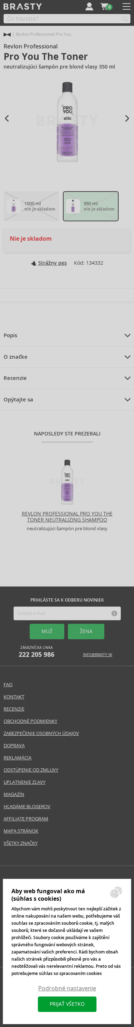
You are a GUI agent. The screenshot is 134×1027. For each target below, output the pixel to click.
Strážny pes (52, 263)
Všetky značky (21, 843)
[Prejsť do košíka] (104, 6)
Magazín (14, 794)
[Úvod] (7, 35)
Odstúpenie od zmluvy (31, 770)
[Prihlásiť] (89, 6)
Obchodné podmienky (30, 721)
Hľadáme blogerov (27, 807)
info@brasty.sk (97, 655)
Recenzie (15, 378)
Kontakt (14, 697)
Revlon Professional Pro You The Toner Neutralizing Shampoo (67, 516)
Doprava (14, 746)
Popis (10, 335)
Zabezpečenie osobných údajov (41, 733)
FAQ (8, 685)
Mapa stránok (21, 831)
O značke (16, 357)
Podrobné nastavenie (67, 988)
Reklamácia (17, 758)
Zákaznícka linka (36, 652)
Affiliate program (26, 819)
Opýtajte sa (18, 399)
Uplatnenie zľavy (24, 782)
